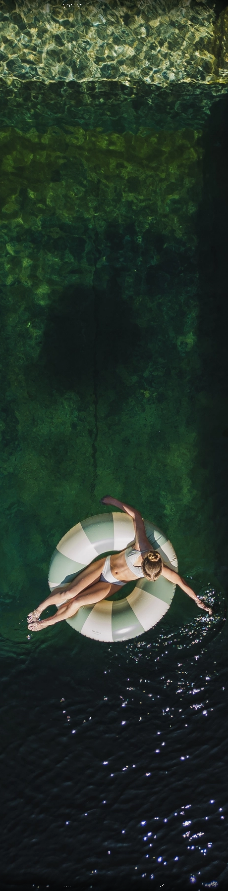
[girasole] (72, 6)
